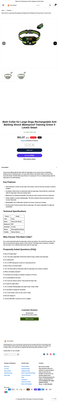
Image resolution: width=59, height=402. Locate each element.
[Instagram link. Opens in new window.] (47, 354)
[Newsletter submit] (18, 354)
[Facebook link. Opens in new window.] (44, 354)
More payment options (30, 159)
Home (3, 10)
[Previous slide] (4, 43)
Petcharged (29, 399)
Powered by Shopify (37, 399)
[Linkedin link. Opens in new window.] (53, 354)
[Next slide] (55, 43)
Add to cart (29, 150)
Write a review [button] (30, 319)
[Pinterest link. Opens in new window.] (50, 354)
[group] (8, 76)
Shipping (23, 140)
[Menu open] (3, 5)
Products (9, 10)
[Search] (50, 5)
